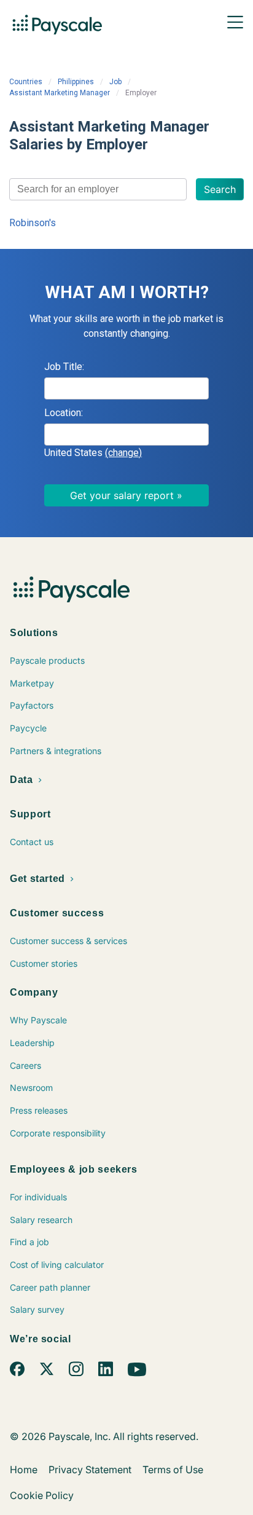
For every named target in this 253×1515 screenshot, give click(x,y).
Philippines (76, 81)
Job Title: (64, 366)
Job (115, 81)
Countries (25, 81)
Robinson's (32, 223)
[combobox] (98, 189)
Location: (63, 413)
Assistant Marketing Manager (59, 93)
